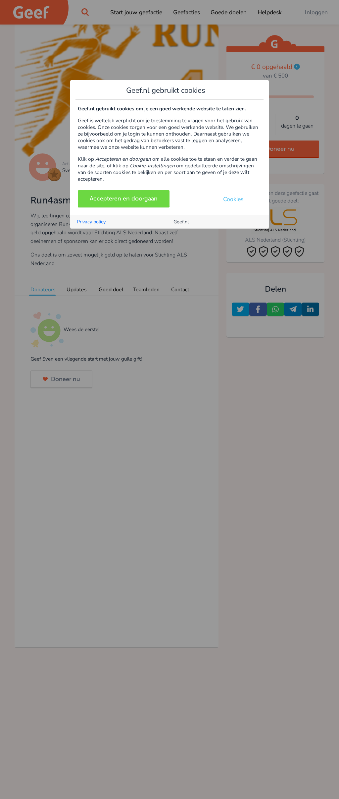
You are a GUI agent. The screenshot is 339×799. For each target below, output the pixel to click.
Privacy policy (91, 221)
